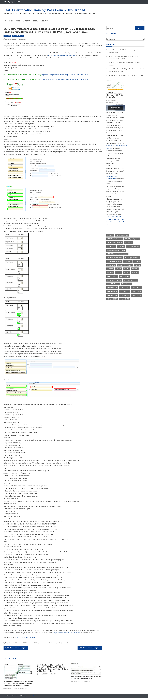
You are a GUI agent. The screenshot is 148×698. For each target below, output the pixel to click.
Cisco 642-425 (124, 291)
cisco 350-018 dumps (114, 280)
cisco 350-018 (124, 276)
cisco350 (23, 39)
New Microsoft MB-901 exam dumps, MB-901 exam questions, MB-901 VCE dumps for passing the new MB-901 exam (18, 683)
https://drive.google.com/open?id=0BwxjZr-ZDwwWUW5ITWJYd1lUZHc (64, 75)
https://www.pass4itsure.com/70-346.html (62, 55)
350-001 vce (111, 246)
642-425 (118, 269)
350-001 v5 (128, 243)
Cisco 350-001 (112, 276)
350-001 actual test (122, 235)
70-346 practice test (40, 643)
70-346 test (67, 643)
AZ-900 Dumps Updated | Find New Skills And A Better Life (115, 95)
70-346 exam (27, 643)
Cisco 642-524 (112, 295)
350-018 (121, 246)
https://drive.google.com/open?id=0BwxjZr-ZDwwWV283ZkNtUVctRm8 (65, 79)
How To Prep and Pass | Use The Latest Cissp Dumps (126, 75)
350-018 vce (127, 261)
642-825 (126, 273)
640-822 (137, 265)
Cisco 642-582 (124, 295)
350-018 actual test (133, 246)
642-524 (135, 269)
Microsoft (26, 21)
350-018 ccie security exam (116, 250)
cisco (18, 21)
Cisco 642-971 (124, 299)
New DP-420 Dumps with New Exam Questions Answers (124, 64)
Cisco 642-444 (136, 291)
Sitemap (35, 21)
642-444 (126, 269)
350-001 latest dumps (114, 239)
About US (44, 21)
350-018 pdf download (132, 258)
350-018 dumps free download (117, 254)
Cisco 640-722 (112, 288)
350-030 (137, 261)
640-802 (129, 265)
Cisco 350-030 (126, 284)
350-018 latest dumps (114, 258)
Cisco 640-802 (124, 288)
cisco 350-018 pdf (113, 284)
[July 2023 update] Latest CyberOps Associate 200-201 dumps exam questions (126, 70)
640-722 (121, 265)
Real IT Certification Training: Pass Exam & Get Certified (44, 10)
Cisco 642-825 (112, 299)
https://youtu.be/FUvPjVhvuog (26, 637)
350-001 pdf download (114, 243)
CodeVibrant (30, 696)
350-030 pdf (111, 265)
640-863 (110, 269)
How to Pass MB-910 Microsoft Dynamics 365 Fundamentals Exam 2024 (86, 678)
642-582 (110, 273)
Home (11, 21)
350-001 (110, 235)
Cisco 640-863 (112, 291)
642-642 (118, 273)
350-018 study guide (114, 261)
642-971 (135, 273)
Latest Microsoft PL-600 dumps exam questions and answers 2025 (126, 51)
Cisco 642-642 (136, 295)
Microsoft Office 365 (18, 35)
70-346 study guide (55, 643)
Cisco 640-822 (136, 288)
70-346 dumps (16, 643)
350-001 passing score (132, 239)
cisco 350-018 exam (130, 280)
